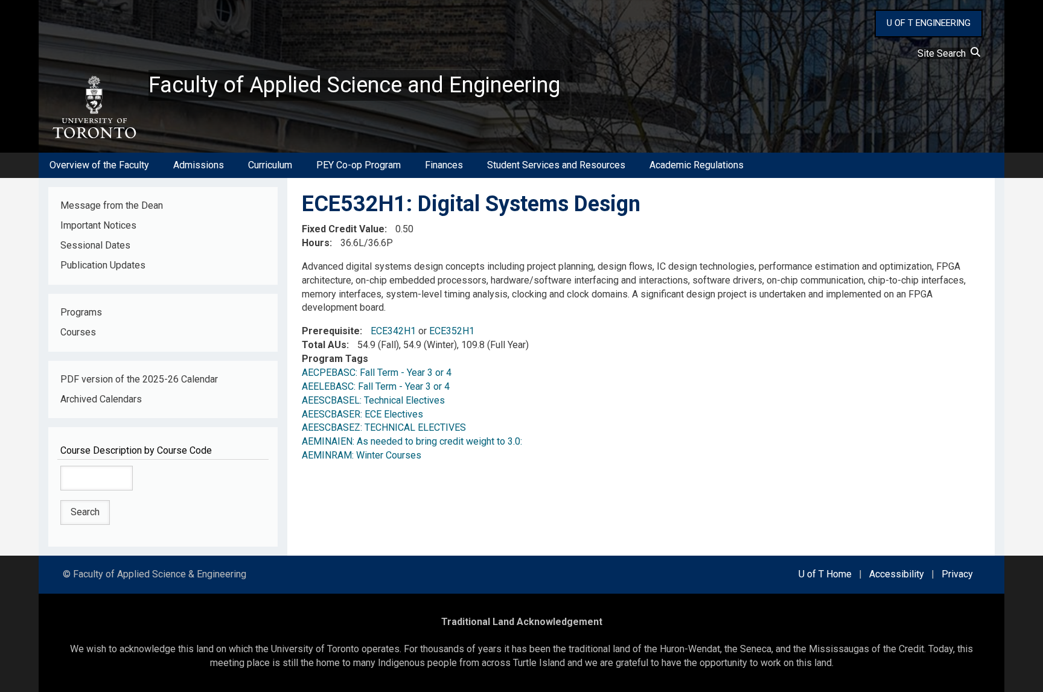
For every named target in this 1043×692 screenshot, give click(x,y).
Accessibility (896, 574)
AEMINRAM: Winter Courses (361, 455)
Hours (316, 243)
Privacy (957, 574)
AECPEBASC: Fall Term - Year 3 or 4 (376, 372)
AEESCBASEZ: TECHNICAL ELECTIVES (384, 427)
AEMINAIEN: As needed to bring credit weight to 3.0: (412, 441)
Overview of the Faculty (99, 165)
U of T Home (825, 574)
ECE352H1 (451, 331)
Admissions (198, 165)
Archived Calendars (101, 399)
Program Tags (335, 358)
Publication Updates (102, 265)
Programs (81, 312)
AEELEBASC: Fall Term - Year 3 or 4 (376, 386)
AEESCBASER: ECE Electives (362, 414)
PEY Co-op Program (358, 165)
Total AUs (324, 345)
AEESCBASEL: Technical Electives (373, 400)
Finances (444, 165)
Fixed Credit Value (343, 229)
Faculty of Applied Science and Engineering (354, 85)
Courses (78, 332)
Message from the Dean (111, 205)
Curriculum (270, 165)
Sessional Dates (95, 245)
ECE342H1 (393, 331)
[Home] (93, 107)
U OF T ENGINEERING (929, 22)
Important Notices (98, 225)
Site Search (944, 53)
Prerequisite (331, 331)
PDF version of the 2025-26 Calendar (139, 379)
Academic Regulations (696, 165)
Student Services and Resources (556, 165)
